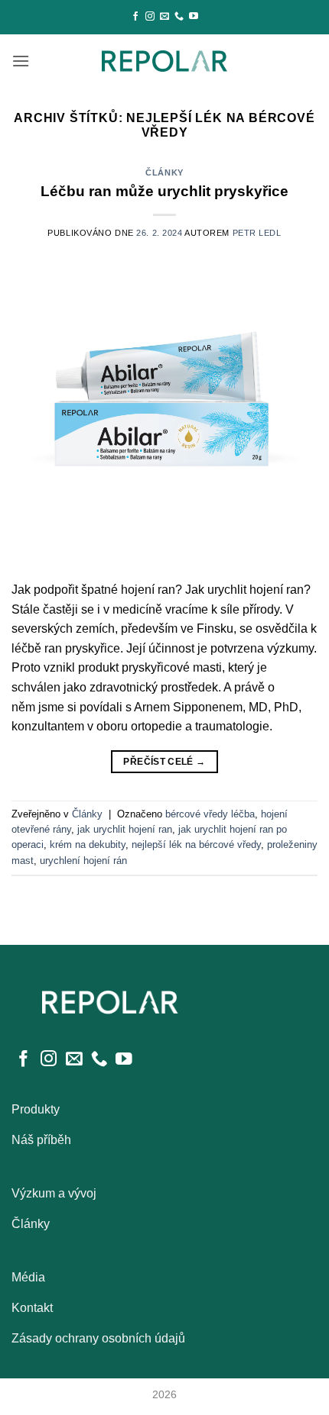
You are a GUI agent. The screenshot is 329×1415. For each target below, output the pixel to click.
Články (164, 172)
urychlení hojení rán (83, 860)
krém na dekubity (87, 844)
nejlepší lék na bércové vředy (196, 844)
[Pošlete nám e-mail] (164, 16)
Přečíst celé (164, 761)
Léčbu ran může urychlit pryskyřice (164, 191)
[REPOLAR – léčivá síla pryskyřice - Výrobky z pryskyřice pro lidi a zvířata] (165, 61)
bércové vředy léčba (210, 814)
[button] (20, 60)
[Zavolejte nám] (179, 16)
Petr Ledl (257, 232)
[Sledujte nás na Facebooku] (135, 16)
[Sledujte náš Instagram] (150, 16)
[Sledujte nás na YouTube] (193, 16)
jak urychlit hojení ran (124, 829)
